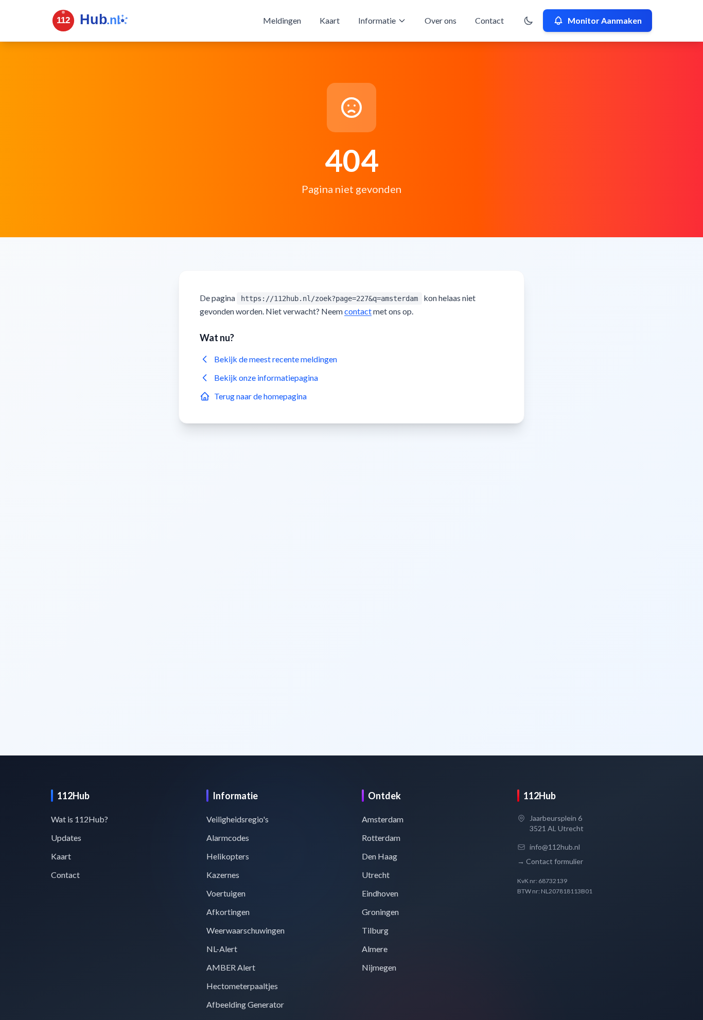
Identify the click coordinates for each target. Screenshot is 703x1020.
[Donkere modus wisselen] (528, 20)
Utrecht (376, 875)
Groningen (380, 912)
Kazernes (222, 875)
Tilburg (375, 930)
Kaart (330, 20)
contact (358, 311)
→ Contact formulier (550, 861)
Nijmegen (379, 967)
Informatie (377, 20)
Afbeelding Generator (245, 1004)
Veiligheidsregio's (237, 819)
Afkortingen (228, 912)
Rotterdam (381, 837)
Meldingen (282, 20)
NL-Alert (221, 949)
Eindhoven (380, 893)
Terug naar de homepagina (260, 396)
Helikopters (227, 856)
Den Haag (379, 856)
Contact (489, 20)
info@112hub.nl (555, 846)
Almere (375, 949)
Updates (66, 837)
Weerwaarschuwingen (245, 930)
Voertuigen (225, 893)
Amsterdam (382, 819)
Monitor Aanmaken (605, 20)
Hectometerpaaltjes (242, 986)
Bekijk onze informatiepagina (266, 377)
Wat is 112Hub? (79, 819)
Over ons (440, 20)
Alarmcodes (227, 837)
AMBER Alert (230, 967)
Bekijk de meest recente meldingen (275, 359)
